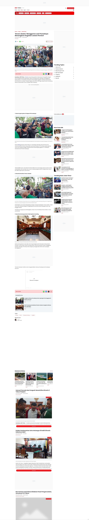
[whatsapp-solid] (43, 74)
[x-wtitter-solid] (48, 74)
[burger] (73, 10)
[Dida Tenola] (16, 320)
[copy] (51, 74)
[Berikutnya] (53, 370)
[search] (65, 8)
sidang (19, 144)
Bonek (26, 77)
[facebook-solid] (46, 74)
